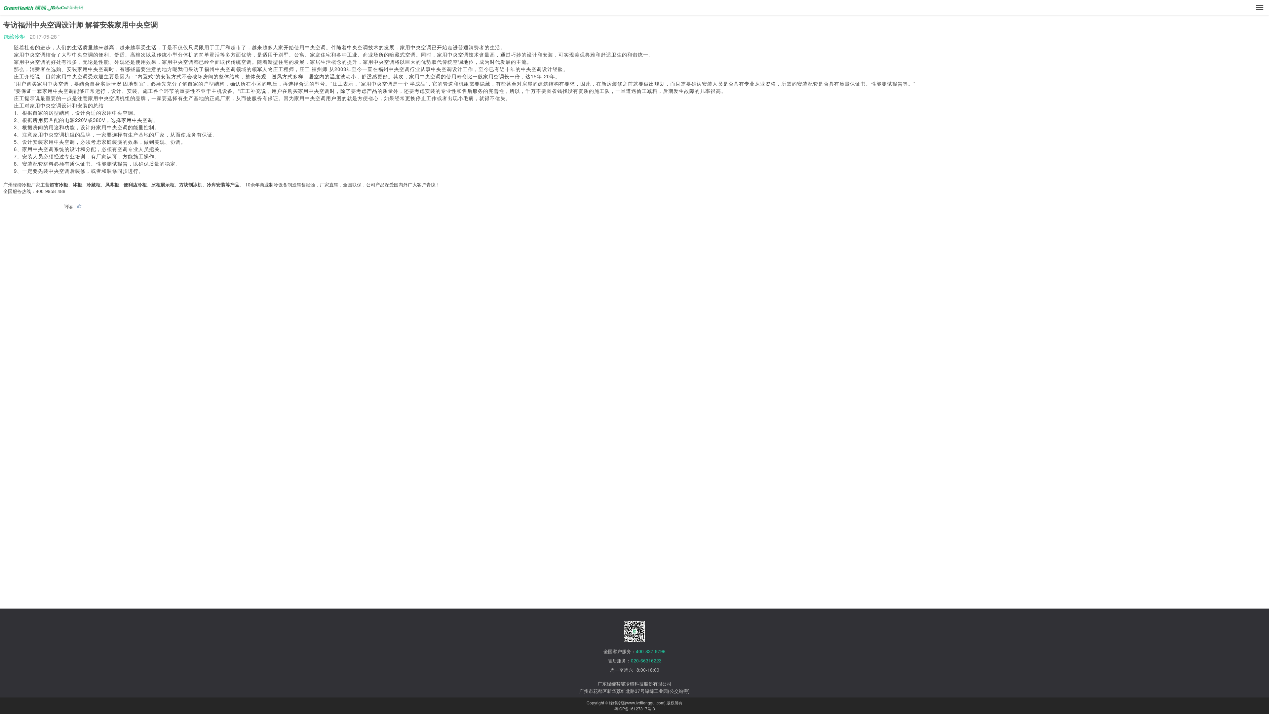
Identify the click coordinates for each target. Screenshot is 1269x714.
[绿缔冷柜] (44, 5)
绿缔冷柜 (14, 36)
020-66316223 (646, 660)
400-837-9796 (651, 651)
